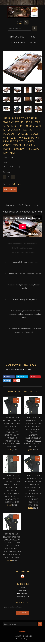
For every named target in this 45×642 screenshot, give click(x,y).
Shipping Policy (22, 596)
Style (5, 163)
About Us (22, 590)
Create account (18, 43)
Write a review (25, 369)
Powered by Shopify (22, 639)
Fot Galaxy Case (16, 37)
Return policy (22, 593)
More (32, 37)
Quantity (6, 172)
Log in (33, 43)
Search (22, 588)
